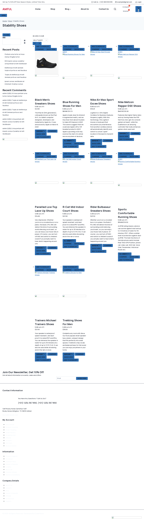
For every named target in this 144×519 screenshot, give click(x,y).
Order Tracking (10, 430)
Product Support (11, 456)
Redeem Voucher (11, 427)
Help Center (9, 425)
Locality (8, 467)
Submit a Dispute (11, 464)
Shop (52, 9)
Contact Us (104, 9)
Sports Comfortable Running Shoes (127, 213)
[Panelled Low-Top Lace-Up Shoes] (46, 181)
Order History (10, 433)
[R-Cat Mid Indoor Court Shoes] (74, 181)
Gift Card (8, 443)
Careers (8, 488)
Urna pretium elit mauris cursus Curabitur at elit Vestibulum (13, 121)
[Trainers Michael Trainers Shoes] (46, 295)
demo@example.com (10, 415)
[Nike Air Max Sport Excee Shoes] (102, 74)
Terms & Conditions (12, 475)
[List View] (39, 43)
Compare (40, 49)
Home (37, 9)
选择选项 (39, 131)
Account (8, 440)
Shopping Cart (10, 435)
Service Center (10, 446)
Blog (7, 491)
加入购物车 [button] (68, 141)
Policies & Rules (11, 472)
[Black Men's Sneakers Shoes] (46, 74)
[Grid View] (35, 43)
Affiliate (8, 438)
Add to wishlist (42, 46)
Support (8, 501)
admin (5, 93)
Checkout (9, 459)
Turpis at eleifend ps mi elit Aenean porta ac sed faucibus (15, 102)
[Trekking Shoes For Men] (74, 295)
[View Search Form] (115, 9)
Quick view (51, 49)
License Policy (10, 462)
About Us (85, 9)
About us (8, 470)
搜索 (4, 37)
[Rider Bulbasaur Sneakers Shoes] (102, 181)
